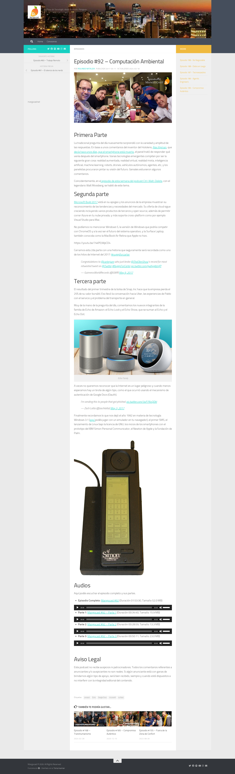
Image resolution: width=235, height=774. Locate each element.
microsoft (112, 697)
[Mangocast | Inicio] (34, 12)
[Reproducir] (77, 607)
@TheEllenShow (139, 261)
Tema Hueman (59, 768)
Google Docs (102, 697)
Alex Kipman (160, 147)
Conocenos (52, 41)
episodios (79, 49)
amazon (87, 697)
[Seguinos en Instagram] (61, 49)
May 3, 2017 (117, 408)
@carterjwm (107, 261)
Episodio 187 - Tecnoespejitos (193, 72)
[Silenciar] (160, 607)
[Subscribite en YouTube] (58, 49)
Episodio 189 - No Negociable (192, 60)
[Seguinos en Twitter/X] (48, 49)
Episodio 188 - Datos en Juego (193, 66)
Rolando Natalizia (86, 69)
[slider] (167, 607)
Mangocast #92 (110, 600)
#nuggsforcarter (120, 254)
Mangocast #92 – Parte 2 (101, 624)
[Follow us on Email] (65, 49)
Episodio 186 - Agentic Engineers (189, 80)
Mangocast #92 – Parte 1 (101, 612)
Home (40, 41)
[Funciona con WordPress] (39, 768)
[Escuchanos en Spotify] (55, 49)
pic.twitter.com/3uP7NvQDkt (141, 401)
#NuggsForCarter (121, 266)
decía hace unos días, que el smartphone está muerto (104, 151)
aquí (92, 419)
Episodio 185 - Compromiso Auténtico (192, 89)
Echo (94, 697)
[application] (123, 607)
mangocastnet (34, 102)
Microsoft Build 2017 (86, 202)
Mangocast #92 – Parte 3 (102, 636)
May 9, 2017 (126, 272)
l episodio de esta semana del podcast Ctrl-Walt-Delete (131, 181)
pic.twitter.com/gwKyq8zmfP (146, 266)
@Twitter (107, 266)
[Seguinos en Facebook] (52, 49)
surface (120, 697)
